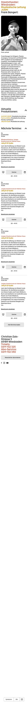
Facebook (1, 363)
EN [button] (17, 699)
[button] (14, 110)
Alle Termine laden (14, 325)
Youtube (7, 363)
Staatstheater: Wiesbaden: (10, 3)
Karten (14, 172)
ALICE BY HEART (6, 116)
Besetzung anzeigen (8, 167)
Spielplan (9, 699)
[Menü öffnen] (22, 699)
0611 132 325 (8, 346)
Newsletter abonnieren (12, 357)
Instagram (4, 363)
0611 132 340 (8, 351)
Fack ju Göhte (5, 118)
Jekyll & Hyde (5, 121)
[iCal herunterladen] (25, 172)
